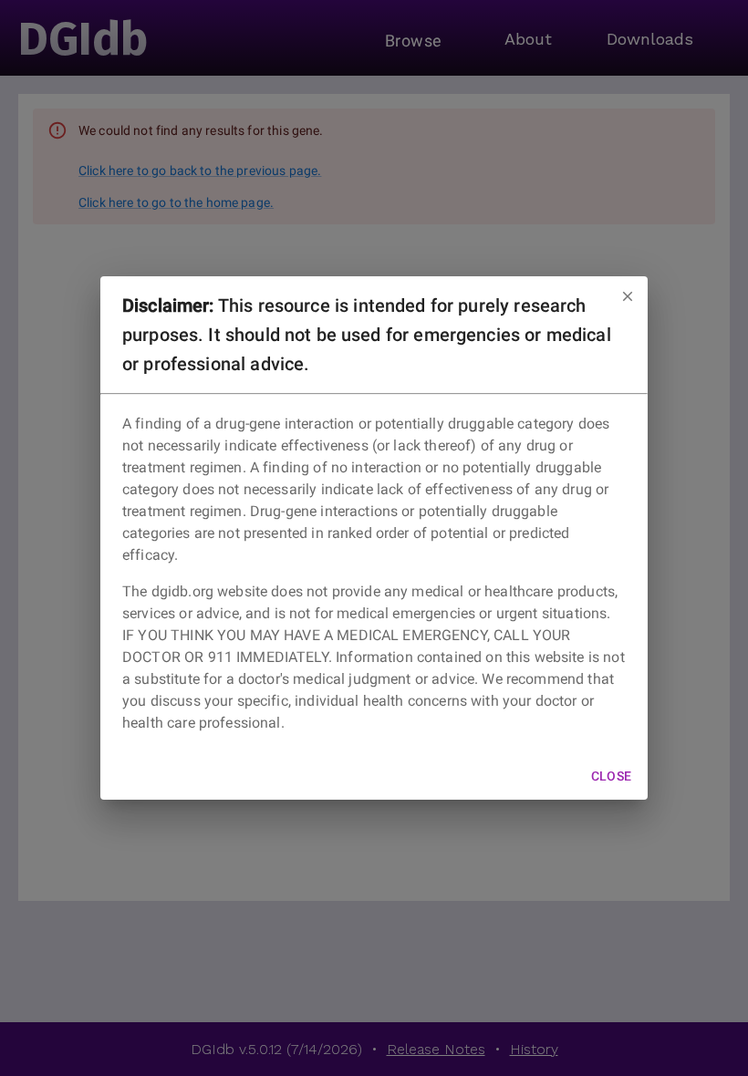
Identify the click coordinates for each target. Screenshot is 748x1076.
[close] (627, 296)
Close (611, 776)
